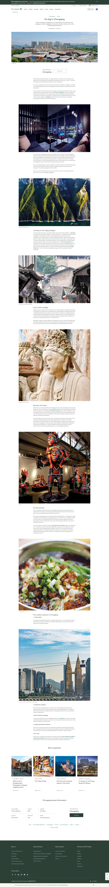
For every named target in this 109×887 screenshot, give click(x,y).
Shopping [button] (36, 9)
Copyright (13, 881)
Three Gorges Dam (67, 242)
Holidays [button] (30, 9)
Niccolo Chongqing (59, 92)
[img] (97, 1)
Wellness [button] (42, 9)
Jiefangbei (48, 97)
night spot (62, 718)
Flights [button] (25, 9)
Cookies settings (37, 861)
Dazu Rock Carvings (55, 410)
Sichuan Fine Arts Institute (58, 525)
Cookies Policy (63, 885)
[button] (93, 885)
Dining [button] (46, 9)
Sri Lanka (94, 881)
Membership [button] (57, 9)
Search (74, 5)
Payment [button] (51, 9)
